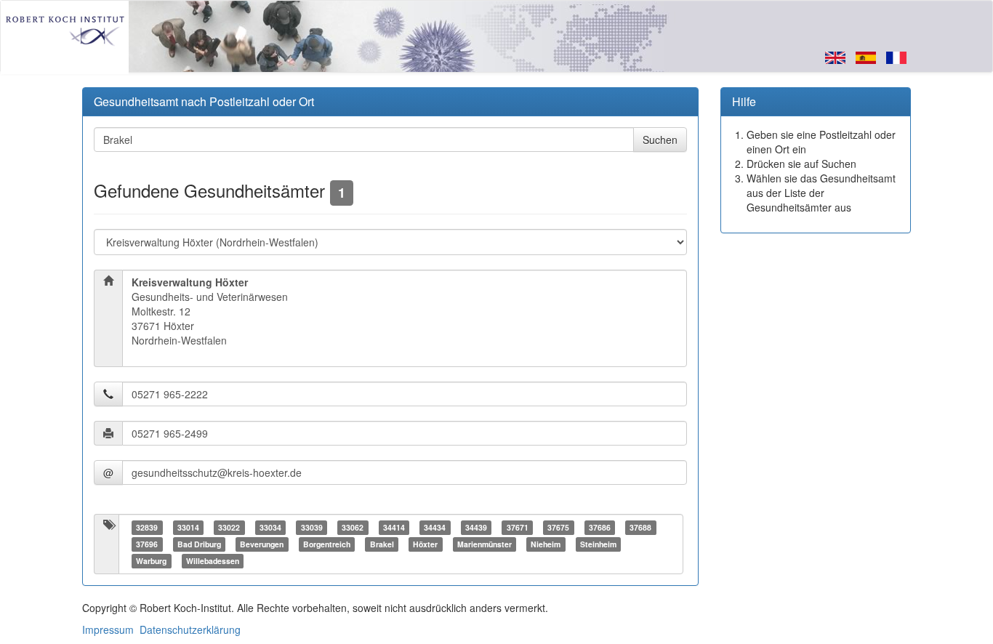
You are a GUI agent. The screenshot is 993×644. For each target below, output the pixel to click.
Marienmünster (484, 544)
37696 (147, 544)
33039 (312, 527)
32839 (147, 527)
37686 (600, 527)
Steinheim (598, 544)
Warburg (151, 560)
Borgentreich (326, 544)
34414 (394, 527)
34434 (435, 527)
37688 (640, 527)
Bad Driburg (199, 544)
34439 (476, 527)
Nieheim (545, 544)
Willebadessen (212, 560)
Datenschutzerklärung (190, 629)
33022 (229, 527)
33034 (270, 527)
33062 (352, 527)
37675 (558, 527)
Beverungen (262, 544)
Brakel (382, 544)
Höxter (425, 544)
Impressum (108, 629)
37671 (517, 527)
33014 (188, 527)
